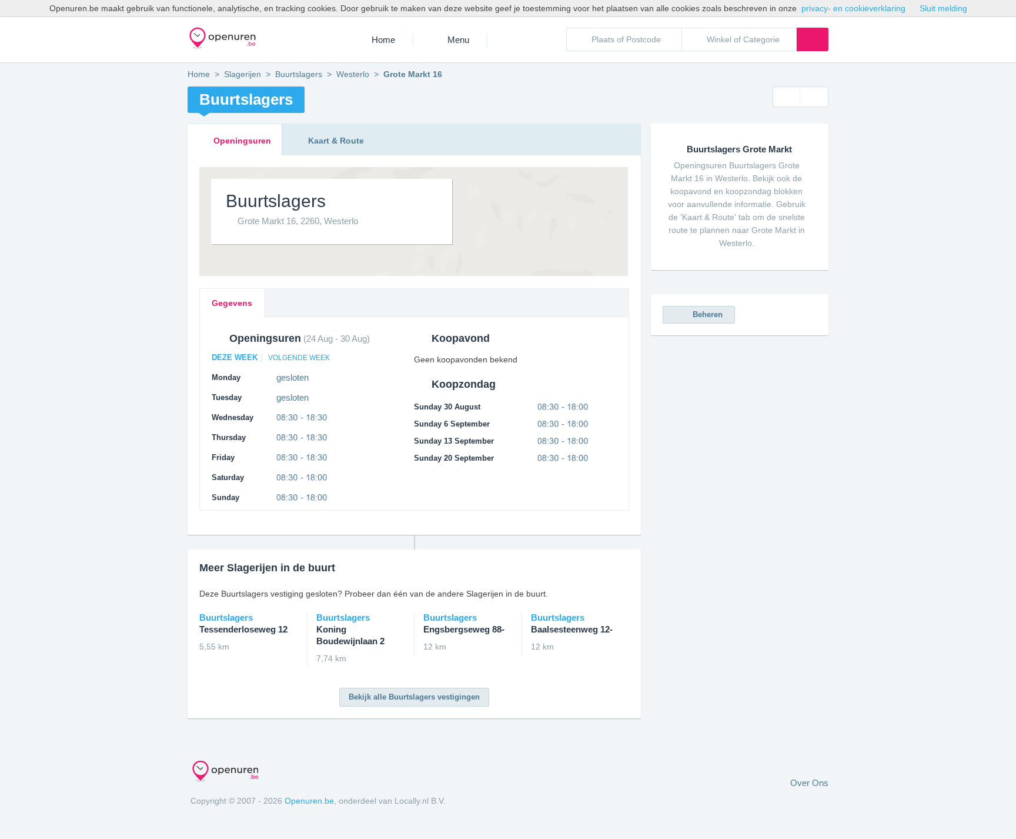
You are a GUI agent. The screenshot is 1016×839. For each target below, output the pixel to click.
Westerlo (352, 74)
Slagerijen (242, 74)
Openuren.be (309, 800)
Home (383, 40)
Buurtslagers (298, 74)
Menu (458, 40)
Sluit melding (943, 8)
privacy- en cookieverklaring (853, 8)
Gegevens (232, 303)
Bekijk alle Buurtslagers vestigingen (414, 696)
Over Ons (809, 783)
